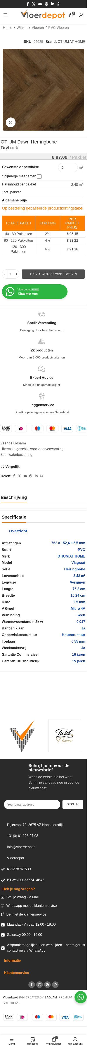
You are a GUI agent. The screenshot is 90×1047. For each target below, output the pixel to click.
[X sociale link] (33, 4)
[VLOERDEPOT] (22, 736)
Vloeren (38, 28)
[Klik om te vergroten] (11, 122)
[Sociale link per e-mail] (40, 4)
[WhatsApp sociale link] (58, 4)
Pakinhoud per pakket (19, 184)
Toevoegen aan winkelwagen (53, 274)
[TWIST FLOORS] (64, 736)
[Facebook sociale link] (27, 4)
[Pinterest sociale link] (46, 4)
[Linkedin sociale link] (52, 4)
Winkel (22, 28)
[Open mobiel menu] (5, 14)
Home (7, 28)
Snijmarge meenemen (19, 176)
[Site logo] (43, 14)
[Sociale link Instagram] (39, 984)
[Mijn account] (81, 14)
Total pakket (11, 192)
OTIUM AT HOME (71, 42)
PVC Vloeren (58, 28)
